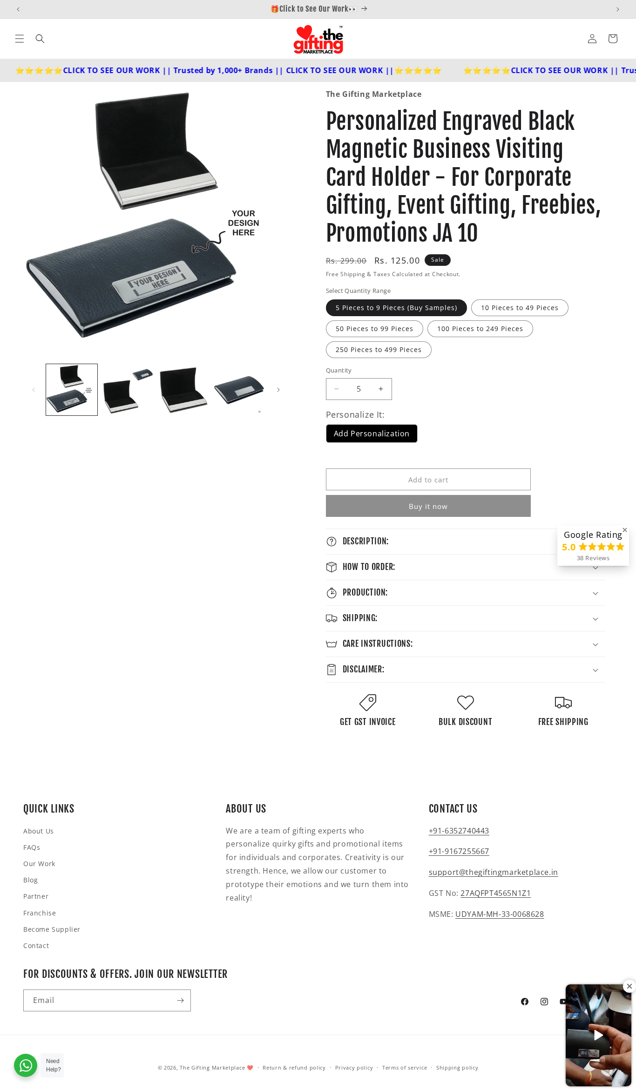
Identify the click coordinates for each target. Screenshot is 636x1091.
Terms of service (404, 1067)
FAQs (31, 847)
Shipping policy (457, 1067)
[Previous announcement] (18, 9)
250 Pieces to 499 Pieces (379, 349)
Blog (30, 879)
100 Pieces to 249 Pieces (480, 328)
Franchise (39, 912)
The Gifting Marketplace (212, 1067)
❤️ (250, 1067)
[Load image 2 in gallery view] (127, 389)
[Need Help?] (25, 1065)
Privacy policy (354, 1067)
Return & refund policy (294, 1067)
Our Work (39, 863)
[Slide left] (33, 389)
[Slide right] (278, 389)
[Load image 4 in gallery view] (239, 389)
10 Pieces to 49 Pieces (520, 307)
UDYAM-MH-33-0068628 (499, 914)
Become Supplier (52, 929)
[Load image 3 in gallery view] (183, 389)
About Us (38, 831)
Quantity (339, 370)
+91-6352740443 (459, 831)
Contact (36, 945)
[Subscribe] (180, 1000)
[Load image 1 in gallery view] (71, 389)
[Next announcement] (618, 9)
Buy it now (428, 506)
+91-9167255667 (459, 851)
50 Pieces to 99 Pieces (374, 328)
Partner (35, 896)
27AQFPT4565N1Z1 (495, 893)
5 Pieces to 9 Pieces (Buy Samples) (396, 307)
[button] (19, 38)
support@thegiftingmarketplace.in (493, 872)
